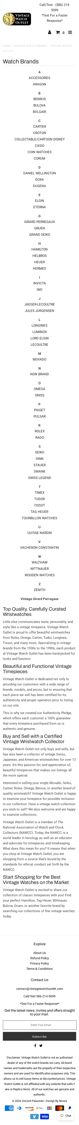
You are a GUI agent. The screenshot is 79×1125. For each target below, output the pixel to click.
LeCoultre (39, 345)
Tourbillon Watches (39, 518)
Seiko (39, 452)
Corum (39, 158)
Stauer (40, 465)
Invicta (39, 283)
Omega (39, 389)
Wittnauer (39, 569)
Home (7, 45)
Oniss (39, 395)
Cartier (39, 127)
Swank (39, 471)
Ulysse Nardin (39, 533)
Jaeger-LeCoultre (39, 304)
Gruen (39, 228)
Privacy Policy (39, 963)
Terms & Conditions (39, 968)
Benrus (39, 99)
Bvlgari (39, 112)
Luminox (39, 332)
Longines (39, 326)
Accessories (39, 78)
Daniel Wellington (39, 173)
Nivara (63, 1101)
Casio (39, 146)
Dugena (39, 186)
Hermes (39, 269)
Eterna (39, 207)
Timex (39, 493)
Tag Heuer (39, 512)
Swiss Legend (39, 478)
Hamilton (39, 249)
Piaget (39, 410)
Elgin (39, 201)
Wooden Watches (40, 575)
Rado (39, 438)
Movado (39, 359)
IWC (40, 290)
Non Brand (39, 374)
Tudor (39, 499)
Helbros (39, 256)
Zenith (39, 590)
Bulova (39, 105)
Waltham (39, 562)
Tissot (39, 505)
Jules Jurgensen (39, 311)
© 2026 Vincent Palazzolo (28, 1101)
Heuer (39, 262)
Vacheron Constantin (39, 548)
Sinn (39, 459)
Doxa (39, 180)
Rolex (40, 431)
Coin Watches (40, 152)
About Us (39, 953)
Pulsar (40, 416)
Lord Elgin (40, 338)
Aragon (39, 84)
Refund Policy (39, 958)
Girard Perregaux (39, 222)
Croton (39, 133)
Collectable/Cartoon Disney (39, 139)
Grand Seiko (39, 235)
